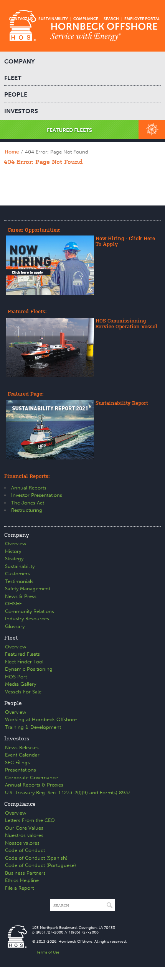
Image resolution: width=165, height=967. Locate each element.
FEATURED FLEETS (69, 130)
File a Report (19, 888)
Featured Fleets (22, 654)
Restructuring (26, 510)
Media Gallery (20, 684)
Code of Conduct (25, 850)
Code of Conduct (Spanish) (36, 858)
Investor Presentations (36, 495)
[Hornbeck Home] (82, 26)
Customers (17, 573)
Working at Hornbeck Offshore (41, 719)
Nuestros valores (24, 835)
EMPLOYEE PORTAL (142, 19)
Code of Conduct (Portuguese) (40, 865)
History (13, 551)
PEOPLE (15, 94)
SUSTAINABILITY (53, 19)
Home (12, 152)
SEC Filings (17, 762)
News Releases (22, 747)
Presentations (20, 770)
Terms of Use (47, 952)
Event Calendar (22, 755)
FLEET (12, 78)
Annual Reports (28, 488)
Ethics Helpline (22, 880)
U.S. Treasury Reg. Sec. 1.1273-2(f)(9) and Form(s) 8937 (67, 792)
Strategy (14, 558)
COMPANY (19, 61)
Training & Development (33, 727)
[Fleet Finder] (152, 129)
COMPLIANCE (85, 19)
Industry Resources (27, 618)
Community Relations (29, 611)
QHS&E (13, 603)
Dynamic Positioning (29, 669)
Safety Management (27, 588)
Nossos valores (22, 843)
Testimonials (19, 581)
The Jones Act (27, 503)
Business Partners (25, 873)
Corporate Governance (31, 777)
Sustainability (20, 566)
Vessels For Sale (23, 692)
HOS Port (16, 677)
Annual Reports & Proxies (34, 785)
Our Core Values (24, 828)
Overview (15, 543)
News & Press (20, 596)
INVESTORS (21, 111)
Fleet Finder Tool (24, 662)
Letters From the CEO (30, 820)
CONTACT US (21, 19)
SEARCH (111, 19)
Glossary (15, 626)
